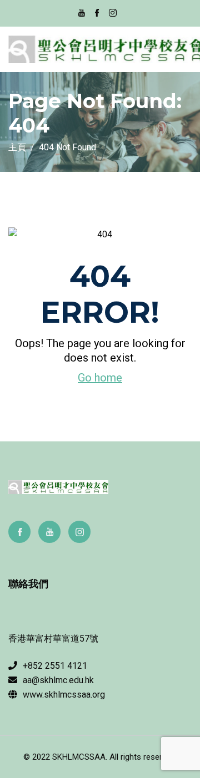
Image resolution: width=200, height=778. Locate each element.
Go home (100, 377)
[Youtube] (49, 532)
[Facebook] (19, 532)
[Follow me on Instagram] (113, 13)
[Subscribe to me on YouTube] (82, 13)
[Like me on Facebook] (97, 13)
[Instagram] (79, 532)
